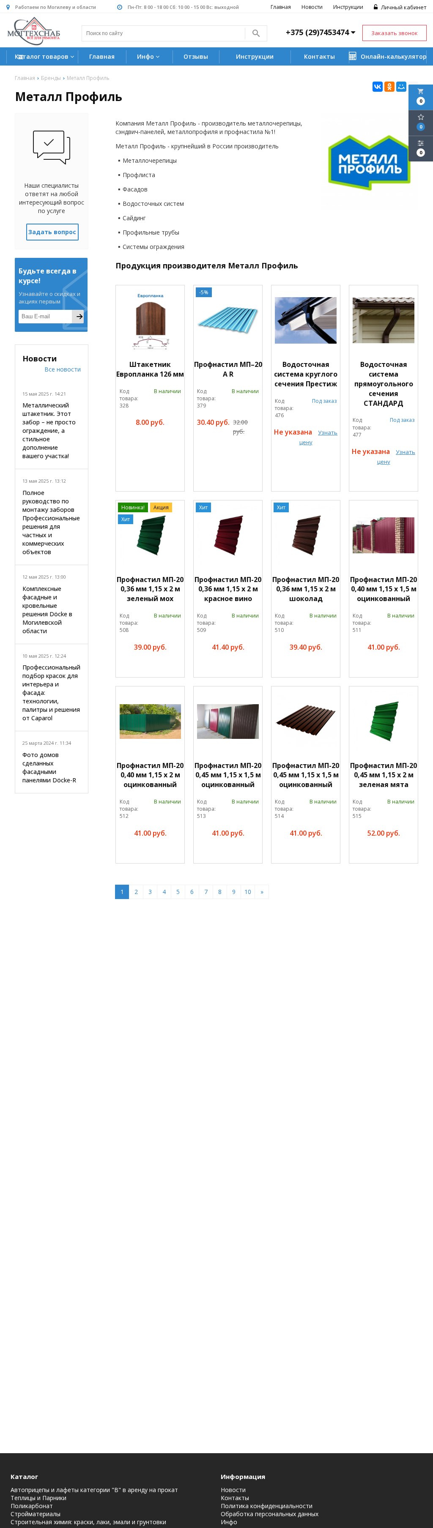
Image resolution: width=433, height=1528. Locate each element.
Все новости (62, 369)
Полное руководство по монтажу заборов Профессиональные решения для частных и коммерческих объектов (51, 522)
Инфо (146, 56)
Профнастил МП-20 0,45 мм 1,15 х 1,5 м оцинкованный (228, 775)
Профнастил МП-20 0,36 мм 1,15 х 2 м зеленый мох (150, 589)
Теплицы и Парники (38, 1498)
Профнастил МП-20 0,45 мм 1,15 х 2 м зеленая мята (383, 775)
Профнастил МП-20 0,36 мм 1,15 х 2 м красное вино (228, 589)
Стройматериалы (35, 1514)
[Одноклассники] (389, 87)
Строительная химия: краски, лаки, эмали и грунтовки (88, 1522)
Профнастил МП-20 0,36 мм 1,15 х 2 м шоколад (305, 589)
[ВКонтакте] (378, 87)
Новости (312, 7)
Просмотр (165, 442)
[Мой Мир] (401, 87)
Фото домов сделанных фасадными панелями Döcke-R (49, 767)
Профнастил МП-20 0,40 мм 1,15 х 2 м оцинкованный (150, 775)
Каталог (24, 1476)
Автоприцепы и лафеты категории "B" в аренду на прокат (94, 1490)
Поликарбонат (32, 1506)
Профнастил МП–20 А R (228, 369)
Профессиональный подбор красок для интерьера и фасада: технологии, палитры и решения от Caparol (51, 692)
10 (247, 892)
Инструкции (348, 7)
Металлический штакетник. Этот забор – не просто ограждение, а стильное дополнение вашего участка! (49, 430)
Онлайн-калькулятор (393, 56)
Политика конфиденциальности (266, 1506)
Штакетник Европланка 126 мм (150, 369)
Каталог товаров (42, 56)
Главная (281, 7)
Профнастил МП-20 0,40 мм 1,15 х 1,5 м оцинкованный (383, 589)
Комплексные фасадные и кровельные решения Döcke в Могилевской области (47, 610)
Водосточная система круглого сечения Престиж (305, 374)
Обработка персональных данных (269, 1514)
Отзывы (196, 56)
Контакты (319, 56)
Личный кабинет (403, 7)
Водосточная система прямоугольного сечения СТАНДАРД (383, 383)
